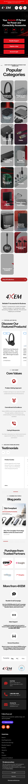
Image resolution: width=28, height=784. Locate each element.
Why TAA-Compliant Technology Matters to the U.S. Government (14, 531)
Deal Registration (6, 740)
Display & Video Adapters (21, 117)
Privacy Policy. (9, 768)
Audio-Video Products (7, 117)
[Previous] (3, 452)
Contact (4, 755)
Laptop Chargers (7, 204)
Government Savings (7, 742)
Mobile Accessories (21, 161)
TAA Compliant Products (7, 269)
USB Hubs (21, 183)
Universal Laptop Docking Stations (7, 160)
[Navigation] (25, 7)
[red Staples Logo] (20, 575)
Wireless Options (7, 247)
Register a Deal (14, 46)
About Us (4, 750)
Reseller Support (14, 41)
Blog (3, 752)
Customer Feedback (7, 758)
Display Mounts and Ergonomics (21, 204)
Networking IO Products (7, 182)
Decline (13, 776)
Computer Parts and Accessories (21, 225)
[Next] (8, 452)
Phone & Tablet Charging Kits (7, 139)
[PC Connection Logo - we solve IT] (7, 575)
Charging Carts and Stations (21, 96)
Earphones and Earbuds (20, 247)
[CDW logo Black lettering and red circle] (7, 563)
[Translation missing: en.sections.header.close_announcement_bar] (27, 2)
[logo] (20, 563)
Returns (4, 747)
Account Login (14, 51)
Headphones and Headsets (7, 96)
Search (4, 737)
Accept (14, 772)
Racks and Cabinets (7, 226)
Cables (21, 140)
